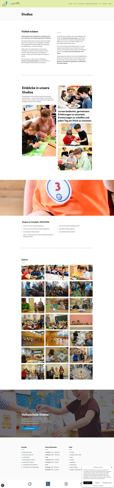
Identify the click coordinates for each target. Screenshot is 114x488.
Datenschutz (95, 485)
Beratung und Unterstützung (91, 3)
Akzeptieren (87, 482)
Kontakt (110, 3)
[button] (111, 467)
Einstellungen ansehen (107, 482)
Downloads (104, 3)
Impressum (101, 485)
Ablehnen (97, 482)
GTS (99, 3)
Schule (75, 3)
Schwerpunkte (81, 3)
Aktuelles (70, 3)
